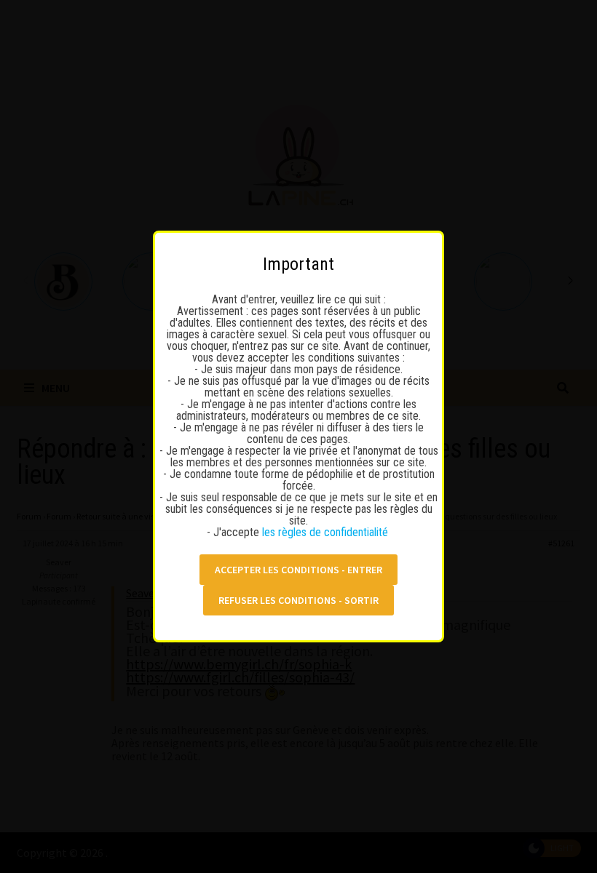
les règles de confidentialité (326, 532)
